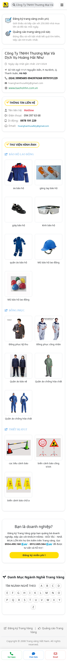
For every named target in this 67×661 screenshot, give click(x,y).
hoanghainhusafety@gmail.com (25, 83)
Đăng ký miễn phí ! (34, 555)
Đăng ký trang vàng (31, 19)
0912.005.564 (38, 544)
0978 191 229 (28, 120)
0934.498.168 (13, 544)
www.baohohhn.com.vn (23, 88)
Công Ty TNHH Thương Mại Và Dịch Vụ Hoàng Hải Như (33, 5)
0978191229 (50, 78)
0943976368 (35, 78)
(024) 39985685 (18, 78)
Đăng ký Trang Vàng (20, 628)
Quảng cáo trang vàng (31, 32)
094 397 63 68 (32, 115)
